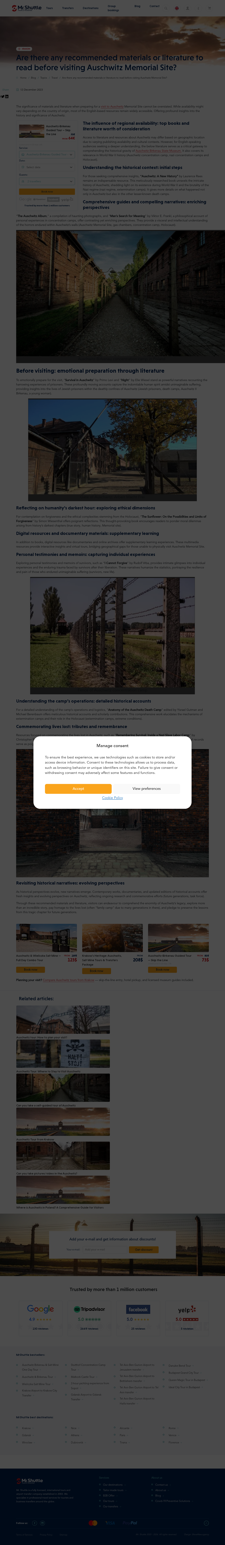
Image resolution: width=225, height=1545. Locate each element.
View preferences (147, 789)
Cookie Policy (112, 798)
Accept (78, 789)
